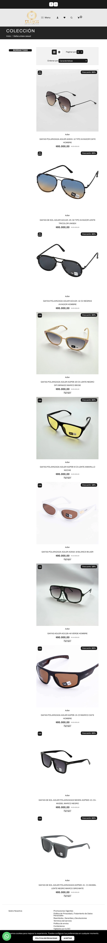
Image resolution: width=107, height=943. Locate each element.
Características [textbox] (66, 61)
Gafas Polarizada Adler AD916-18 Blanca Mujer (67, 552)
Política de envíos (61, 923)
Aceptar (68, 938)
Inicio (8, 36)
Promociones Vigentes (63, 911)
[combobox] (79, 52)
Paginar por (71, 52)
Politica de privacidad (46, 938)
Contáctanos (59, 926)
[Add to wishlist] (39, 75)
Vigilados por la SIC (62, 929)
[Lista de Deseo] (62, 18)
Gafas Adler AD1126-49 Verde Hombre (67, 633)
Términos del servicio (63, 921)
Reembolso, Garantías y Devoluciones (70, 918)
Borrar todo (20, 50)
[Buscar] (69, 18)
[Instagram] (56, 4)
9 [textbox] (78, 52)
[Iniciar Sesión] (55, 18)
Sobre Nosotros (15, 911)
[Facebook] (51, 4)
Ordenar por (53, 61)
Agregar (67, 392)
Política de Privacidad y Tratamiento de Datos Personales (73, 915)
